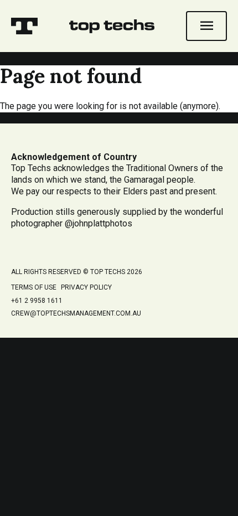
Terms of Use (33, 287)
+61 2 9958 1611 (37, 301)
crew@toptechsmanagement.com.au (76, 313)
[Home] (24, 26)
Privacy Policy (86, 287)
